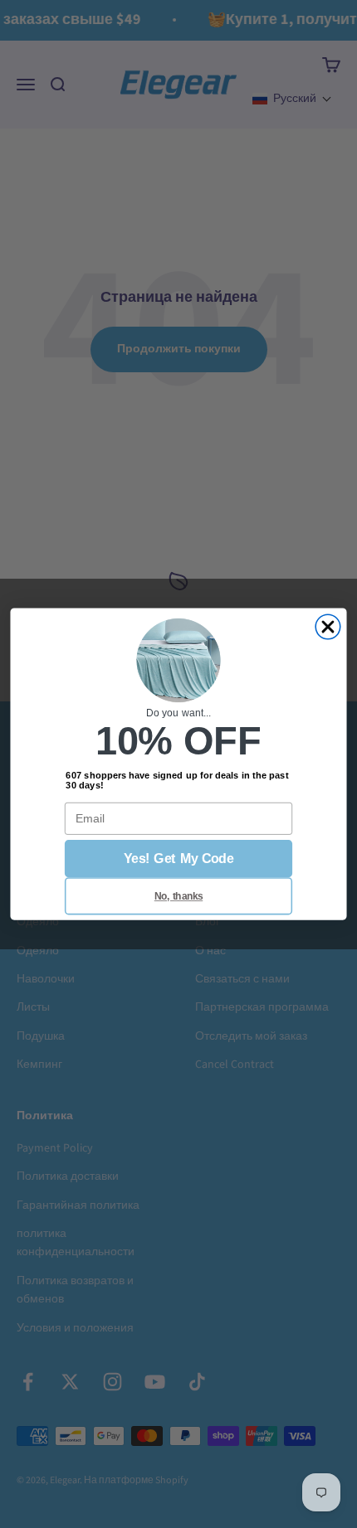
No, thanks (178, 895)
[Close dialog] (327, 626)
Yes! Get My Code (178, 858)
